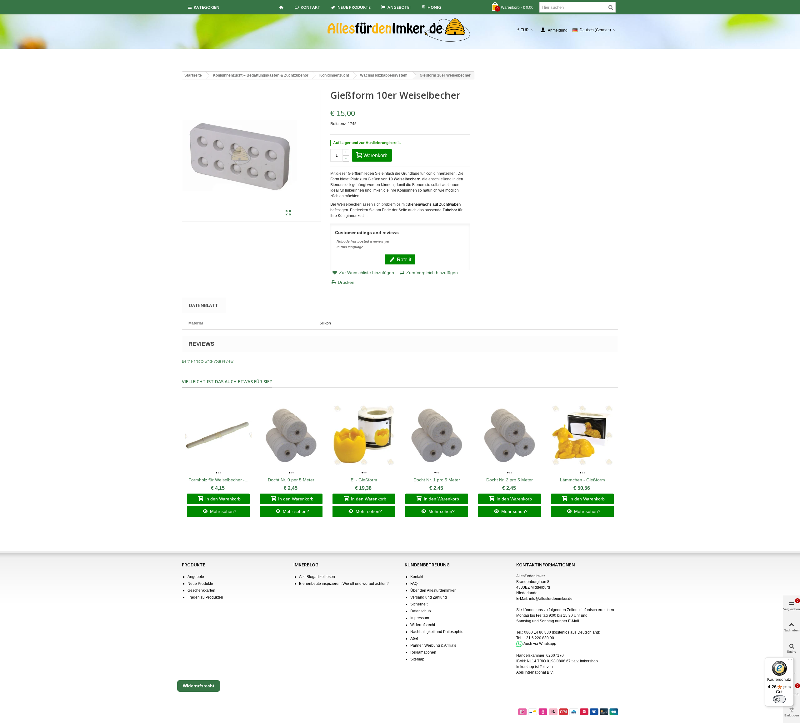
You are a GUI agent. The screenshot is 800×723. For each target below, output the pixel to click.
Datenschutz (421, 611)
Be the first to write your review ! (208, 361)
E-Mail (573, 621)
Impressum (419, 618)
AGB (414, 638)
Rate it (403, 259)
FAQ (414, 583)
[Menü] (790, 661)
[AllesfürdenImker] (400, 30)
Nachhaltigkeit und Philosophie (436, 632)
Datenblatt (203, 305)
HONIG (434, 7)
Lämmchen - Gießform (582, 479)
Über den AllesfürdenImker (433, 590)
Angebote (196, 577)
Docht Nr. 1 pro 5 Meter (436, 479)
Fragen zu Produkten (205, 597)
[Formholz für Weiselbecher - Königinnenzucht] (218, 435)
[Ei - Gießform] (364, 435)
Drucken (346, 282)
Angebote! (399, 7)
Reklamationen (423, 652)
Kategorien (206, 7)
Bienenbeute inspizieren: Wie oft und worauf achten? (344, 583)
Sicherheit (419, 604)
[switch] (779, 699)
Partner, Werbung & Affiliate (433, 645)
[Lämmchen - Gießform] (582, 435)
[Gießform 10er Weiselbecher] (288, 213)
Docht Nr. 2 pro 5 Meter (509, 479)
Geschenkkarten (201, 590)
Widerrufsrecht (422, 625)
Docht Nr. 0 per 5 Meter (291, 479)
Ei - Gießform (364, 479)
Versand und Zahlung (428, 597)
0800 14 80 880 (537, 632)
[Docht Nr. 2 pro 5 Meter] (509, 435)
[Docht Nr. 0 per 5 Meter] (291, 435)
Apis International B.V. (534, 672)
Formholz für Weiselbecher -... (218, 479)
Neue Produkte (354, 7)
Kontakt (310, 7)
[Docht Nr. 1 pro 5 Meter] (436, 435)
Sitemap (417, 659)
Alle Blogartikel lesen (317, 577)
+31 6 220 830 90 (539, 638)
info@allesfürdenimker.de (550, 598)
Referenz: (338, 124)
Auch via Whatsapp (539, 643)
